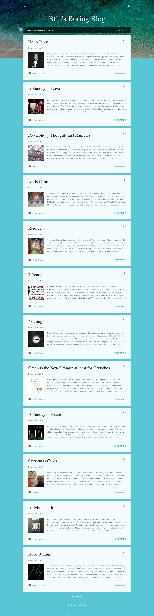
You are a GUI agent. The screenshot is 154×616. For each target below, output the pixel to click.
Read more (120, 73)
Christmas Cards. (43, 461)
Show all (122, 30)
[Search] (129, 6)
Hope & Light (40, 554)
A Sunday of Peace (44, 414)
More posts (77, 597)
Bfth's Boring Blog (77, 18)
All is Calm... (39, 181)
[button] (124, 40)
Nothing (35, 321)
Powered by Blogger (78, 605)
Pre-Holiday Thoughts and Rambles (59, 135)
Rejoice (34, 228)
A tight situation (42, 507)
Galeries (82, 610)
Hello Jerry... (39, 42)
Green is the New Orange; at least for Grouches (69, 367)
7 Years (34, 274)
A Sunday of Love (44, 88)
